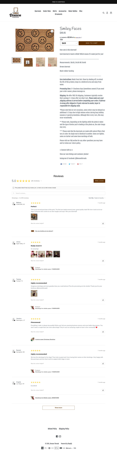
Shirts (55, 11)
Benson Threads (54, 444)
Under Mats (47, 11)
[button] (82, 37)
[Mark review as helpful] (103, 223)
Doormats (38, 11)
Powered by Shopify (66, 444)
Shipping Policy (64, 429)
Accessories (62, 11)
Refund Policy (52, 429)
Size (61, 39)
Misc (80, 11)
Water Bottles (72, 11)
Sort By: (91, 198)
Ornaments (58, 14)
